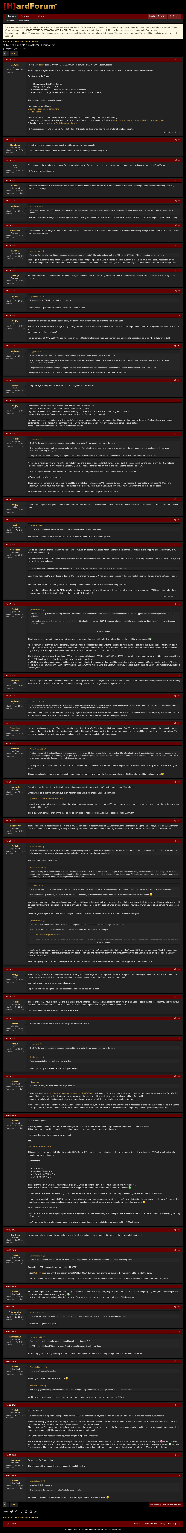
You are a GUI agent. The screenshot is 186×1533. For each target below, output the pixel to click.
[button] (33, 16)
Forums (12, 16)
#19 (179, 676)
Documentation (34, 112)
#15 (179, 499)
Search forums (23, 21)
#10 (179, 316)
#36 (179, 1332)
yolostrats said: (36, 610)
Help (174, 1524)
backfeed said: (36, 885)
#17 (179, 545)
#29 (179, 1039)
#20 (179, 696)
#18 (179, 604)
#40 (179, 1475)
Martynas (8, 49)
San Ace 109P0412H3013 (39, 1146)
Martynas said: (36, 251)
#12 (179, 380)
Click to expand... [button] (104, 632)
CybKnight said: (36, 296)
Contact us (138, 1524)
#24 (179, 821)
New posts (26, 16)
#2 (179, 140)
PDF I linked (38, 1273)
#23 (179, 782)
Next (13, 53)
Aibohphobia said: (37, 1367)
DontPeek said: (36, 1256)
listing (42, 65)
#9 (179, 291)
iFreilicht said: (35, 1057)
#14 (179, 434)
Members (42, 16)
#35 (179, 1307)
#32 (179, 1230)
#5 (179, 201)
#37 (179, 1361)
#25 (179, 841)
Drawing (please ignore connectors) (44, 109)
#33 (179, 1250)
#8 (179, 270)
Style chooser (10, 1524)
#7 (179, 246)
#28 (179, 1018)
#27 (179, 997)
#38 (179, 1405)
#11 (179, 346)
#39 (179, 1455)
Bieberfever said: (36, 749)
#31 (179, 1115)
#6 (179, 225)
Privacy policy (165, 1524)
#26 (179, 969)
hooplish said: (35, 702)
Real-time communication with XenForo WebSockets (101, 1530)
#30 (179, 1076)
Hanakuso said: (36, 525)
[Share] (176, 59)
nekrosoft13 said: (37, 1386)
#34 (179, 1287)
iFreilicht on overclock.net (67, 123)
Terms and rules (151, 1524)
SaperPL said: (35, 206)
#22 (179, 744)
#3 (179, 160)
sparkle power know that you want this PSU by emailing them (138, 120)
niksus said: (34, 1082)
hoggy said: (34, 351)
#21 (179, 723)
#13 (179, 401)
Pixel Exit (77, 1530)
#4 (179, 180)
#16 (179, 520)
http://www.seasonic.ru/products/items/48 (46, 798)
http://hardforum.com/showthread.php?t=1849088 (70, 1093)
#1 (179, 60)
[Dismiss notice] (180, 27)
